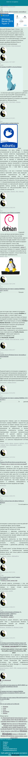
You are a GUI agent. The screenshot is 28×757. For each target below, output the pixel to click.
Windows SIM (4, 736)
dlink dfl (16, 719)
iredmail (7, 339)
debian (2, 256)
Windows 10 (9, 627)
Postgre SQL (20, 727)
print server (3, 382)
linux (1, 191)
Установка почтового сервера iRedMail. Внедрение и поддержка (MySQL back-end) (12, 692)
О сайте (5, 743)
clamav (7, 443)
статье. (2, 328)
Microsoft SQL (22, 723)
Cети (4, 710)
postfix (22, 339)
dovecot (16, 443)
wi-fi (18, 731)
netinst (22, 247)
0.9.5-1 (6, 315)
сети (16, 738)
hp (0, 556)
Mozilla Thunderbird (14, 725)
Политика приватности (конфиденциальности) (10, 749)
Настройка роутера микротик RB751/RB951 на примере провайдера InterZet (13, 685)
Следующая (7, 680)
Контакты (6, 10)
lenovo (4, 556)
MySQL (10, 727)
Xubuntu (21, 191)
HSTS (26, 443)
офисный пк (15, 556)
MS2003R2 (22, 725)
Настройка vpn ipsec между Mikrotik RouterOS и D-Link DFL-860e (14, 698)
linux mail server (14, 339)
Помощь (5, 9)
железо (21, 736)
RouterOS (9, 729)
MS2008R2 (5, 727)
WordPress (6, 711)
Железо (5, 713)
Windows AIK (22, 734)
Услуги (5, 745)
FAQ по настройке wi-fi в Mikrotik (9, 704)
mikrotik (5, 725)
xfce (17, 191)
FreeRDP (2, 102)
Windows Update (18, 627)
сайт (10, 240)
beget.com (15, 755)
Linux (4, 708)
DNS (15, 668)
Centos (4, 719)
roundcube (3, 446)
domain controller (22, 668)
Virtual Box (7, 731)
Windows (8, 46)
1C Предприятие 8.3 (7, 718)
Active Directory (4, 668)
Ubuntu (18, 102)
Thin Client (12, 102)
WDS (15, 731)
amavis (2, 443)
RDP (7, 102)
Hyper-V (2, 46)
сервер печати (12, 382)
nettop (9, 556)
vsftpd (12, 731)
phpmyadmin (13, 445)
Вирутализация (16, 46)
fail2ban (21, 443)
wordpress (3, 485)
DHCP (11, 668)
